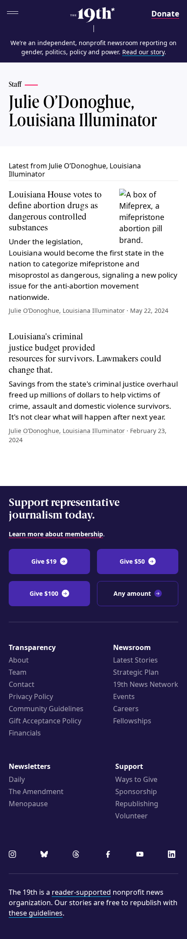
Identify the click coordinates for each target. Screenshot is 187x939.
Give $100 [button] (44, 593)
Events (124, 696)
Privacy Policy (31, 696)
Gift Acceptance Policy (45, 721)
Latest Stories (135, 660)
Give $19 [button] (44, 561)
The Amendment (36, 791)
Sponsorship (136, 791)
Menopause (28, 803)
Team (18, 672)
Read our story (143, 52)
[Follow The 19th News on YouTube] (141, 855)
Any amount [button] (132, 593)
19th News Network (145, 684)
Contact (21, 684)
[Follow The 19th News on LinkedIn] (173, 855)
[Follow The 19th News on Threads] (77, 855)
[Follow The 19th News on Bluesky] (45, 855)
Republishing (136, 803)
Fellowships (132, 721)
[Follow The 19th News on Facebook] (109, 855)
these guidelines (36, 913)
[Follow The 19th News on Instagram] (14, 855)
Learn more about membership (56, 534)
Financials (25, 733)
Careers (126, 708)
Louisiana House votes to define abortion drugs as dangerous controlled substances (55, 211)
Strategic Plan (136, 672)
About (19, 660)
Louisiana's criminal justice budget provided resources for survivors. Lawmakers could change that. (85, 352)
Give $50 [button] (132, 561)
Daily (17, 779)
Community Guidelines (46, 708)
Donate (165, 13)
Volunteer (131, 816)
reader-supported (81, 892)
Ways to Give (136, 779)
